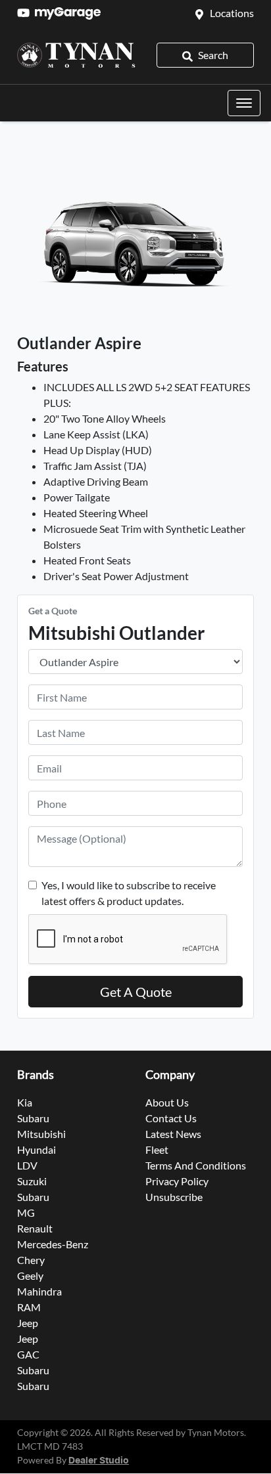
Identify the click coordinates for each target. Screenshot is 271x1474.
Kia (24, 1102)
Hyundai (36, 1149)
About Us (167, 1102)
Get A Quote (136, 992)
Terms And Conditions (195, 1165)
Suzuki (32, 1181)
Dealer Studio (98, 1460)
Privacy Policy (177, 1181)
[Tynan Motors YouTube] (26, 13)
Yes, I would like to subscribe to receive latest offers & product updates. (128, 893)
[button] (244, 103)
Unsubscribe (174, 1196)
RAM (29, 1307)
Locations (232, 13)
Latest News (173, 1133)
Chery (31, 1259)
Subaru (33, 1118)
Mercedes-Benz (52, 1244)
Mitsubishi (41, 1133)
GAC (28, 1354)
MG (26, 1212)
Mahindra (39, 1291)
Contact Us (171, 1118)
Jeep (27, 1322)
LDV (27, 1165)
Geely (30, 1275)
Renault (35, 1228)
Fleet (156, 1149)
